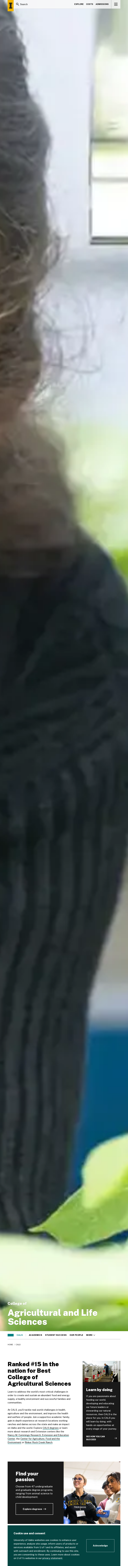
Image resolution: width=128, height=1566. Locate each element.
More (90, 1335)
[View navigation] (116, 4)
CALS (20, 1335)
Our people (76, 1335)
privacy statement (52, 1558)
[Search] (17, 4)
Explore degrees (32, 1509)
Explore (79, 4)
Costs (89, 4)
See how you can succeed (95, 1438)
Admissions (102, 4)
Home (10, 1344)
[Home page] (11, 5)
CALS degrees (51, 1427)
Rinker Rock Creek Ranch (38, 1442)
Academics (35, 1335)
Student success (56, 1335)
